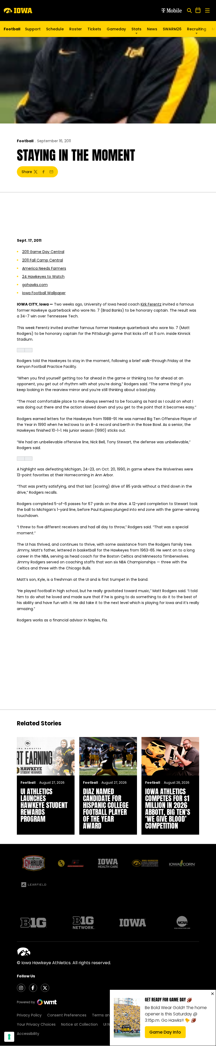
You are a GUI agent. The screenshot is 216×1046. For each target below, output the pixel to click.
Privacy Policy (29, 1015)
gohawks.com (35, 284)
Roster (75, 29)
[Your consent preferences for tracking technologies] (9, 1037)
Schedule (55, 29)
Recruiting (196, 29)
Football (25, 141)
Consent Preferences (66, 1015)
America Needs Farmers (44, 268)
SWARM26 (172, 29)
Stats (136, 29)
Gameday (116, 29)
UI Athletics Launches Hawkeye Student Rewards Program (44, 805)
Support (33, 29)
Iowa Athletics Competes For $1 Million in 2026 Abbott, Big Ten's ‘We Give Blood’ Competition (167, 808)
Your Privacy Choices (36, 1024)
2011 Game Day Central (43, 251)
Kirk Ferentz (151, 304)
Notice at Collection (79, 1024)
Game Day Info (167, 1033)
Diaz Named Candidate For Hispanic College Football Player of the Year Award (106, 808)
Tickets (94, 30)
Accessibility (28, 1033)
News (152, 29)
